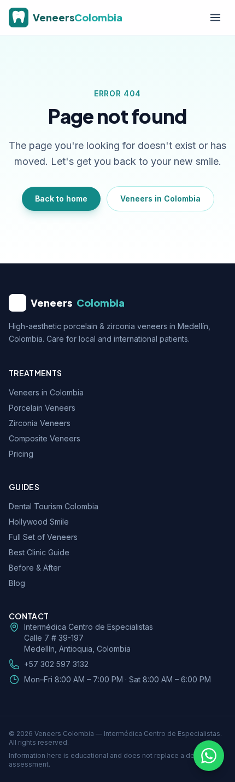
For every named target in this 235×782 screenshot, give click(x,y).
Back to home (61, 198)
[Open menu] (215, 17)
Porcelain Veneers (42, 407)
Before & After (35, 567)
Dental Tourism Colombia (53, 506)
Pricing (21, 453)
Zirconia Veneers (39, 423)
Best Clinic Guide (39, 552)
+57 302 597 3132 (56, 664)
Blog (17, 583)
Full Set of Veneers (43, 537)
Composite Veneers (44, 438)
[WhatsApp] (208, 755)
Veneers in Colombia (160, 198)
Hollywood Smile (39, 521)
